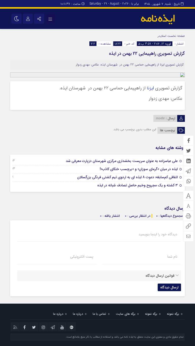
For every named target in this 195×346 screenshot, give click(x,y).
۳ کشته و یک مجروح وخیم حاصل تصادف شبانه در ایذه (137, 185)
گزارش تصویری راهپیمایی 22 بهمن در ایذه (147, 53)
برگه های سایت (125, 313)
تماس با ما (99, 313)
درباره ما (78, 313)
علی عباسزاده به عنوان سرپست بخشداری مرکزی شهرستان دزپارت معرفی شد (122, 161)
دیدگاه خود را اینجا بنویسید (158, 234)
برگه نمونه (173, 313)
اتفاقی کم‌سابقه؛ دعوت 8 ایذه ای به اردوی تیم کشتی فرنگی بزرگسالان (127, 177)
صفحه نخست (175, 36)
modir (160, 118)
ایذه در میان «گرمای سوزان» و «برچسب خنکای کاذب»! (139, 169)
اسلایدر (162, 36)
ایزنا (149, 88)
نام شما (172, 256)
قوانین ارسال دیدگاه (159, 275)
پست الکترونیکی (81, 256)
